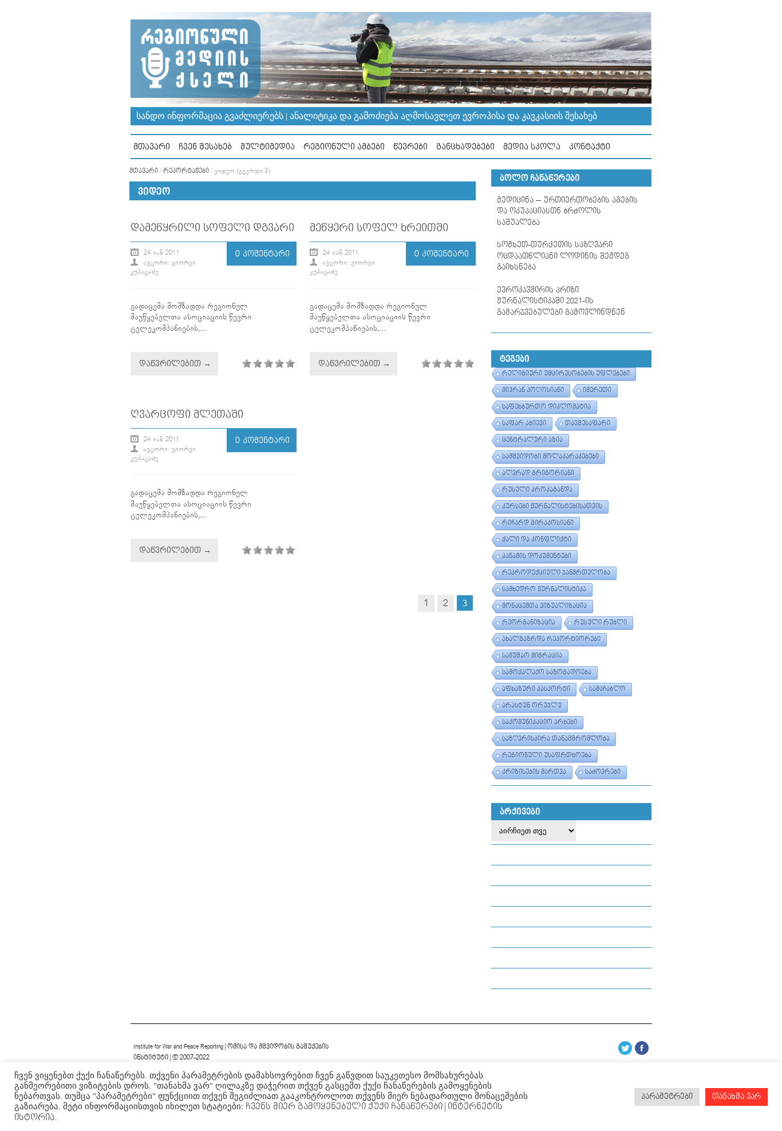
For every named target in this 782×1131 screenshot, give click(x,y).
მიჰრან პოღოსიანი (533, 390)
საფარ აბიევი (524, 424)
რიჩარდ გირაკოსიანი (538, 523)
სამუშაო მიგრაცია (532, 656)
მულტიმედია (267, 147)
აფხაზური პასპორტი (536, 689)
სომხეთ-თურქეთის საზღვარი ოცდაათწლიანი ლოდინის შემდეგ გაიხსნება (563, 256)
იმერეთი (597, 390)
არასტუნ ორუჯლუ (532, 706)
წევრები (410, 147)
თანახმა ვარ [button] (736, 1096)
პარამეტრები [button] (667, 1096)
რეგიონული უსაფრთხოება (546, 756)
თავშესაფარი (587, 424)
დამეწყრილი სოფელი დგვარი (212, 228)
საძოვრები (603, 772)
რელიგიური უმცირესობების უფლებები (566, 374)
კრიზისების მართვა (534, 772)
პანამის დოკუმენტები (536, 556)
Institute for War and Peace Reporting (178, 1046)
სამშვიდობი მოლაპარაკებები (550, 457)
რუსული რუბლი (600, 623)
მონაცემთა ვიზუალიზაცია (544, 606)
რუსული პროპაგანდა (537, 490)
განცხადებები (465, 147)
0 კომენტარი (262, 254)
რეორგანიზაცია (528, 623)
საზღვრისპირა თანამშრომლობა (556, 739)
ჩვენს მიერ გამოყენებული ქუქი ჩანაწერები (343, 1106)
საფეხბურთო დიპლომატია (546, 407)
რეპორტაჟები (186, 171)
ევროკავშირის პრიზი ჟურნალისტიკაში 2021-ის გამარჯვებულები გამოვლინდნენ (561, 301)
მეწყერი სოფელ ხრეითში (379, 228)
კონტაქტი (589, 147)
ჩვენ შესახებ (205, 147)
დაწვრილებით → (175, 364)
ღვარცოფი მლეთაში (187, 414)
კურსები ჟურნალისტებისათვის (552, 507)
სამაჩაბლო (607, 689)
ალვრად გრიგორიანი (538, 473)
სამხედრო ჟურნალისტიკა (544, 590)
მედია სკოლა (531, 147)
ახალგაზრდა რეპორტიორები (551, 639)
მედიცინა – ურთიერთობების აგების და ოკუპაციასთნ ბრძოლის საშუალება (567, 211)
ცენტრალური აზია (532, 440)
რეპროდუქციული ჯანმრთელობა (556, 573)
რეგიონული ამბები (344, 147)
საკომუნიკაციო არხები (539, 722)
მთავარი (151, 147)
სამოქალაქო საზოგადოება (546, 673)
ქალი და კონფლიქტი (536, 540)
